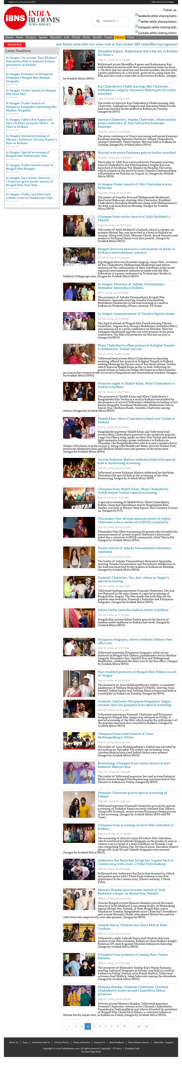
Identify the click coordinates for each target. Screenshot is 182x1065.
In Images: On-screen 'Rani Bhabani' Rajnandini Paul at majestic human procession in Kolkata (32, 61)
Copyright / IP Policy (111, 1048)
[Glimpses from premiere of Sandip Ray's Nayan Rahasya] (79, 966)
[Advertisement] (104, 1035)
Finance (31, 37)
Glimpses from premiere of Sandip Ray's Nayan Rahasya (133, 956)
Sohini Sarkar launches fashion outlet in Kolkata (133, 610)
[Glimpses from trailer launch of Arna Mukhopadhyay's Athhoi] (79, 745)
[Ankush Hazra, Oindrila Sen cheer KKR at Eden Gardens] (79, 936)
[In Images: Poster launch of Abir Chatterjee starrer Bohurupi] (79, 196)
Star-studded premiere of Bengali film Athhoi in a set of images (137, 674)
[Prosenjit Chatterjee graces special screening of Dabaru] (79, 804)
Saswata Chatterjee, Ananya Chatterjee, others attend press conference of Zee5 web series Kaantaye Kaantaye (137, 123)
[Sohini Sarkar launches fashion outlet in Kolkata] (79, 621)
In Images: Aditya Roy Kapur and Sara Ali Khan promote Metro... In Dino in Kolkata (30, 123)
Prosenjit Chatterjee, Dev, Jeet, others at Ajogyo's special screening (133, 579)
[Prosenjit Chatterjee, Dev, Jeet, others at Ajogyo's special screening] (79, 589)
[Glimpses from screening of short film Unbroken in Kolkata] (79, 837)
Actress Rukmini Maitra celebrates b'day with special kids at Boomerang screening (136, 461)
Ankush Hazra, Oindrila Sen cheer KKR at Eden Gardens (132, 927)
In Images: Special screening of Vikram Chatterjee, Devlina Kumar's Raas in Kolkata (31, 139)
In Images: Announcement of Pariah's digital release (136, 314)
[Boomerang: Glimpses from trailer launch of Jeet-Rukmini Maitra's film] (79, 775)
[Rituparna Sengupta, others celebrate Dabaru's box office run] (79, 651)
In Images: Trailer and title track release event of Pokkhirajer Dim (29, 196)
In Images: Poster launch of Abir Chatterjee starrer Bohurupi (135, 186)
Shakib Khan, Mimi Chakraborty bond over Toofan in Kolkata (136, 420)
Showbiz (55, 37)
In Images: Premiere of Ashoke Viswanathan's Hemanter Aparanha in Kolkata (131, 286)
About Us (13, 1042)
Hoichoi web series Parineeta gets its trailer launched (137, 152)
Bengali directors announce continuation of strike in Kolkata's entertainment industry (136, 251)
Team (25, 1042)
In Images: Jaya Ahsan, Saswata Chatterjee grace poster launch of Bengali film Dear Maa (29, 181)
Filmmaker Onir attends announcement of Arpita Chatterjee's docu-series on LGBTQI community (134, 520)
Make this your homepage (163, 2)
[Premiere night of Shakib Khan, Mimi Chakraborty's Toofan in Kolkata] (79, 395)
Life (66, 37)
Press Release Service (138, 1042)
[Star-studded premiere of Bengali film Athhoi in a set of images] (79, 683)
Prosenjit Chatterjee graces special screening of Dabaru (132, 795)
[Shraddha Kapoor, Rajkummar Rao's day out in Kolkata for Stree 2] (79, 63)
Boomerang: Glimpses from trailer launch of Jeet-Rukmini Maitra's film (134, 765)
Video (130, 37)
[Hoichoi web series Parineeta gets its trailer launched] (79, 164)
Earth (86, 37)
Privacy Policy (61, 1042)
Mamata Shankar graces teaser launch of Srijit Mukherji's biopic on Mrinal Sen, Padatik (132, 892)
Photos (119, 37)
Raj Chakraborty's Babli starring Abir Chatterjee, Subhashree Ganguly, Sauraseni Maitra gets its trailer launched (137, 90)
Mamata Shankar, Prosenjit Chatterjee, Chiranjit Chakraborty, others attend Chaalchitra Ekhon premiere (133, 991)
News (19, 37)
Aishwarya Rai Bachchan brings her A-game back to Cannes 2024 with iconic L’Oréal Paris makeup (135, 862)
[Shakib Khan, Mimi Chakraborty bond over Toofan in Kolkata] (79, 430)
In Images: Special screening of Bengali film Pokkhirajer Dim (28, 154)
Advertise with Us (41, 1042)
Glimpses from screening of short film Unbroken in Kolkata (136, 827)
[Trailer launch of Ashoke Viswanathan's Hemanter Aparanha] (79, 559)
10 (124, 1026)
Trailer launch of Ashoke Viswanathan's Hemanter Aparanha (135, 550)
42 (146, 1026)
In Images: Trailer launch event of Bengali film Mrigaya (29, 167)
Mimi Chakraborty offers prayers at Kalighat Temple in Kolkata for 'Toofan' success (136, 347)
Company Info (132, 1048)
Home (9, 37)
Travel (108, 37)
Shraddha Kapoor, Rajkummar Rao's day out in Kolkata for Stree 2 (138, 53)
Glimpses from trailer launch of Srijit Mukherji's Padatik (134, 218)
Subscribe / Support (163, 1042)
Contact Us (99, 1042)
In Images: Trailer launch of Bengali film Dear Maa (31, 92)
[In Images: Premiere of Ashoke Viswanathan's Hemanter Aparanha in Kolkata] (79, 296)
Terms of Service (81, 1042)
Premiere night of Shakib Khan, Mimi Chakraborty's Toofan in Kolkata (136, 385)
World (76, 37)
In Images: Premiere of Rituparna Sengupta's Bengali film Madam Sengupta (29, 78)
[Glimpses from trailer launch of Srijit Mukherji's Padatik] (79, 228)
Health (97, 37)
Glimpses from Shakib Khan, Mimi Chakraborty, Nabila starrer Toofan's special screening (133, 491)
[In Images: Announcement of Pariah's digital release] (79, 325)
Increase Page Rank (91, 1051)
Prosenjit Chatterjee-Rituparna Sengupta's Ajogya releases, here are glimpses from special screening (134, 703)
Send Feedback (116, 1042)
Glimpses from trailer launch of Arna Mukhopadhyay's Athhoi (125, 736)
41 (138, 1026)
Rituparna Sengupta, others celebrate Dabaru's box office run (135, 641)
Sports (43, 37)
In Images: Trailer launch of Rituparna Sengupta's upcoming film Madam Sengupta (31, 107)
